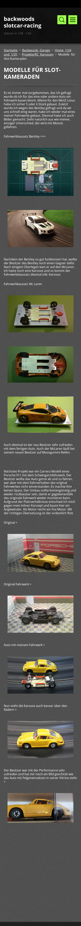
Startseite (11, 50)
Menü (72, 19)
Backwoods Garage (36, 50)
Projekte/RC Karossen (37, 54)
